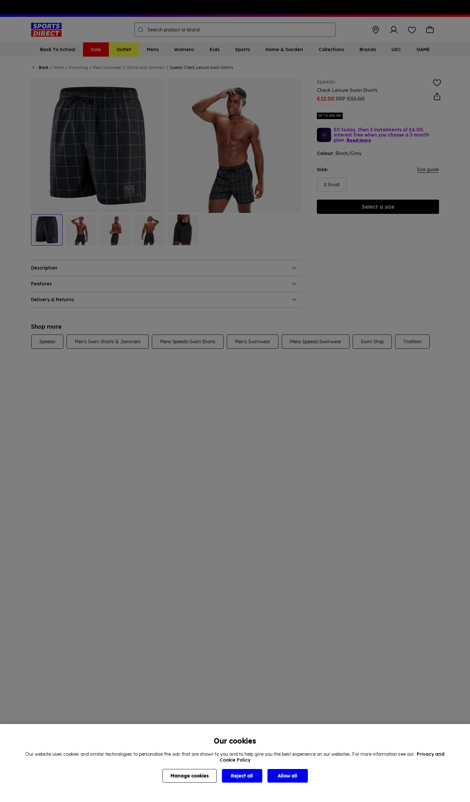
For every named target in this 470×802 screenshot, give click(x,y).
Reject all (242, 776)
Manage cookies (190, 776)
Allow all (287, 776)
